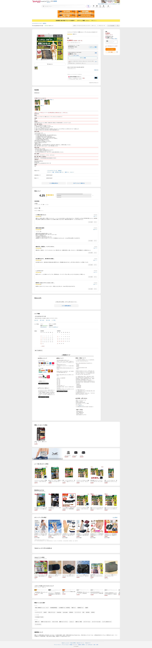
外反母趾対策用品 (53, 607)
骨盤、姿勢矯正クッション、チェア (41, 607)
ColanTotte (59, 612)
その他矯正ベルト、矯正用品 (64, 607)
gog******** (95, 260)
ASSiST (45, 612)
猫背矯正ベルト (80, 607)
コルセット (72, 621)
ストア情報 (53, 320)
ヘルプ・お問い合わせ (88, 644)
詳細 (95, 61)
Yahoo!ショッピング (65, 642)
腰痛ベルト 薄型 (79, 621)
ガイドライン (75, 644)
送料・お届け (42, 320)
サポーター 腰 (54, 621)
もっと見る (115, 517)
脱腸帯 (86, 607)
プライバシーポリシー (57, 644)
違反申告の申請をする (94, 82)
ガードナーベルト (87, 621)
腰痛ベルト (37, 621)
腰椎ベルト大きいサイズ (45, 621)
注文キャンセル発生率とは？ (53, 327)
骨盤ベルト (74, 607)
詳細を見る (96, 69)
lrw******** (95, 272)
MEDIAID (71, 612)
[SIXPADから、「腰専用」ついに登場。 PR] (47, 448)
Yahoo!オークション (80, 642)
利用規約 (71, 644)
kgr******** (95, 248)
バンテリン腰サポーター (106, 621)
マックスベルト (38, 624)
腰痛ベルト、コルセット (69, 172)
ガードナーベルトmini (96, 621)
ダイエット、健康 (50, 172)
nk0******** (95, 284)
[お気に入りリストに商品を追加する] (117, 52)
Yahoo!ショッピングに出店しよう (110, 3)
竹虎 (83, 612)
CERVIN (92, 612)
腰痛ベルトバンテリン (63, 621)
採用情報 (83, 644)
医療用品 (44, 23)
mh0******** (95, 229)
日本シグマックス (51, 612)
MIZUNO (87, 612)
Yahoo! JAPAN (101, 3)
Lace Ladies (65, 612)
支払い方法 (36, 320)
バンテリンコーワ (38, 612)
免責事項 (79, 644)
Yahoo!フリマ (87, 642)
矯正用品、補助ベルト (59, 172)
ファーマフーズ (78, 612)
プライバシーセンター (65, 644)
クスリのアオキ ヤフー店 (36, 23)
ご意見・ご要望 (95, 644)
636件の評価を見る (43, 327)
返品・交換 (48, 320)
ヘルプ (118, 3)
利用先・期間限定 (76, 55)
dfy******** (95, 216)
